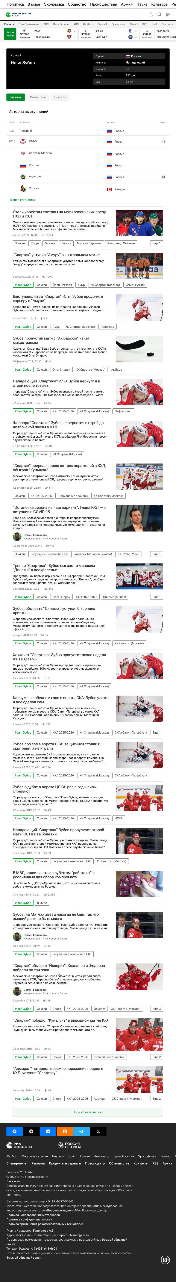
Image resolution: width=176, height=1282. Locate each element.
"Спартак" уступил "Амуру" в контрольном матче (56, 255)
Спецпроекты (16, 1163)
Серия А (102, 24)
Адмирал (35, 176)
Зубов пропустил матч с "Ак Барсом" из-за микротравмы (51, 340)
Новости (60, 97)
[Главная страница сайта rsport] (28, 15)
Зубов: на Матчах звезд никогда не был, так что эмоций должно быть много (56, 916)
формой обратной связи (23, 1257)
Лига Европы (61, 24)
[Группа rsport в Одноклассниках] (65, 1131)
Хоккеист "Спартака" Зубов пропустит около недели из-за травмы (59, 657)
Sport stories (147, 1156)
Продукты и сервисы (65, 1163)
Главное (9, 24)
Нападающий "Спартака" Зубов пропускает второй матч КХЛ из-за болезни (58, 832)
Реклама (38, 1163)
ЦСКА (33, 140)
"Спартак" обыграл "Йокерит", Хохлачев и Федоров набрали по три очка (59, 967)
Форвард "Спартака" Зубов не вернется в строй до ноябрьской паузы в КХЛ (58, 425)
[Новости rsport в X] (98, 1131)
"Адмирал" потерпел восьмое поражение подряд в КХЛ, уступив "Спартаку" (58, 1070)
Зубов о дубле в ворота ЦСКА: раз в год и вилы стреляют (55, 789)
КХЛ (144, 24)
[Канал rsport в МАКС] (14, 1131)
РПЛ (46, 24)
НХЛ (154, 24)
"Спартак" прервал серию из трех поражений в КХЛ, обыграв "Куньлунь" (59, 468)
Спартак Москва (40, 153)
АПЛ (76, 24)
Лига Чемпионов (29, 24)
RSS (155, 1163)
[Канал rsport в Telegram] (81, 1131)
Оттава (34, 188)
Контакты (141, 1163)
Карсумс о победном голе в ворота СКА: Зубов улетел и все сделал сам (61, 700)
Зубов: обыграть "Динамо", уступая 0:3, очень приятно (54, 610)
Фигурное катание (34, 1156)
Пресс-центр (95, 1163)
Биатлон (58, 1156)
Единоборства (124, 1156)
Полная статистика (22, 199)
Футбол (11, 1156)
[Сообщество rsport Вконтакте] (48, 1131)
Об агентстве (119, 1163)
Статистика (38, 97)
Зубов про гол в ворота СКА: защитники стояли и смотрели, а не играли (56, 746)
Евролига (167, 24)
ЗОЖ (72, 1156)
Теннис (165, 1156)
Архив (167, 1163)
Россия (34, 165)
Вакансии (13, 1181)
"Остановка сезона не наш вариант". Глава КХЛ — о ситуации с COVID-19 (59, 509)
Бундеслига (119, 24)
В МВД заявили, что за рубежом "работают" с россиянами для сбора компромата (54, 875)
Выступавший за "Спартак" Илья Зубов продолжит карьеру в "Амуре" (58, 298)
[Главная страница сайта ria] (7, 15)
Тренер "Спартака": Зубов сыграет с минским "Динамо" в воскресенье (54, 567)
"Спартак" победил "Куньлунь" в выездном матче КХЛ (61, 1020)
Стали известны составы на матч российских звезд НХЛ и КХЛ (59, 214)
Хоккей (16, 55)
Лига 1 (134, 24)
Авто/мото (101, 1156)
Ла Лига (88, 24)
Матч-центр (10, 34)
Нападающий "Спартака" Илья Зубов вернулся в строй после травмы (56, 383)
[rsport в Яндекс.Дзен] (31, 1131)
